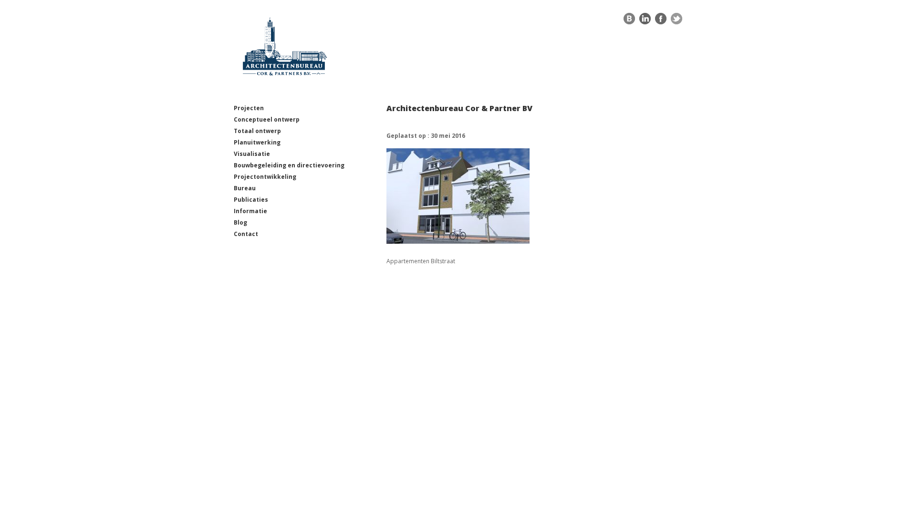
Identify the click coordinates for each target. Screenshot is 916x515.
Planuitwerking (257, 142)
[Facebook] (660, 21)
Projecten (249, 108)
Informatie (250, 211)
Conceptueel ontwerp (267, 119)
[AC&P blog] (629, 21)
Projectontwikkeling (265, 177)
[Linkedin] (645, 21)
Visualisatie (252, 154)
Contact (246, 234)
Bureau (245, 188)
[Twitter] (676, 21)
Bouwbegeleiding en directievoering (289, 165)
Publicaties (251, 200)
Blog (240, 222)
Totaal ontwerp (257, 131)
